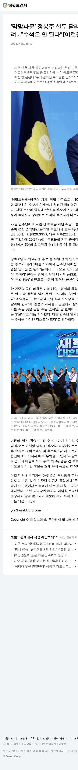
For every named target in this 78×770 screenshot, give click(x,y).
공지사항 (59, 738)
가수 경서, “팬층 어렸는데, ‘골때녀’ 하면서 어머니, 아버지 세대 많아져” (43, 561)
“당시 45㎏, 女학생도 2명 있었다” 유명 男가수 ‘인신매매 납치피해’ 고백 (43, 549)
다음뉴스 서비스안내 (15, 738)
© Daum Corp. (12, 756)
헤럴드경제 (17, 5)
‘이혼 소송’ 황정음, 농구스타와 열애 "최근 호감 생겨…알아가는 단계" (43, 544)
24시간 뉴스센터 (41, 738)
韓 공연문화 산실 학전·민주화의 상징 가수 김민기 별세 (43, 555)
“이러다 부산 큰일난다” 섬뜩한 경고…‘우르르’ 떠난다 (43, 566)
